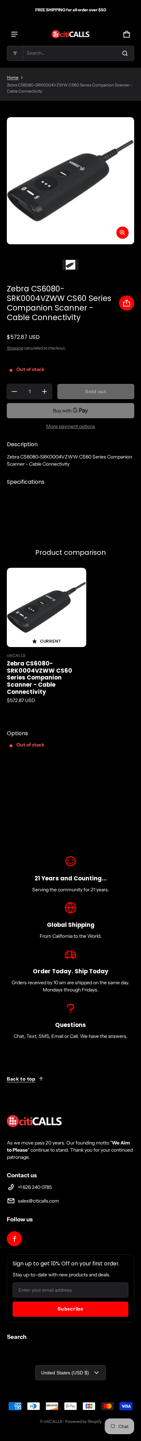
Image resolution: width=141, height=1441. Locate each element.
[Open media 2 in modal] (70, 180)
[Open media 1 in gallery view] (70, 264)
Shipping (15, 348)
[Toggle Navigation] (14, 34)
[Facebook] (14, 1238)
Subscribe (70, 1309)
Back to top (21, 1079)
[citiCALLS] (70, 34)
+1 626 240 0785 (35, 1187)
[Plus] (44, 391)
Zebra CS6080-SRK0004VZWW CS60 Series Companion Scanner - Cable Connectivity (39, 677)
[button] (70, 53)
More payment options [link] (70, 426)
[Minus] (14, 391)
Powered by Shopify (83, 1421)
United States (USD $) (65, 1372)
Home (12, 77)
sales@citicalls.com (38, 1201)
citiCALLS (53, 1421)
